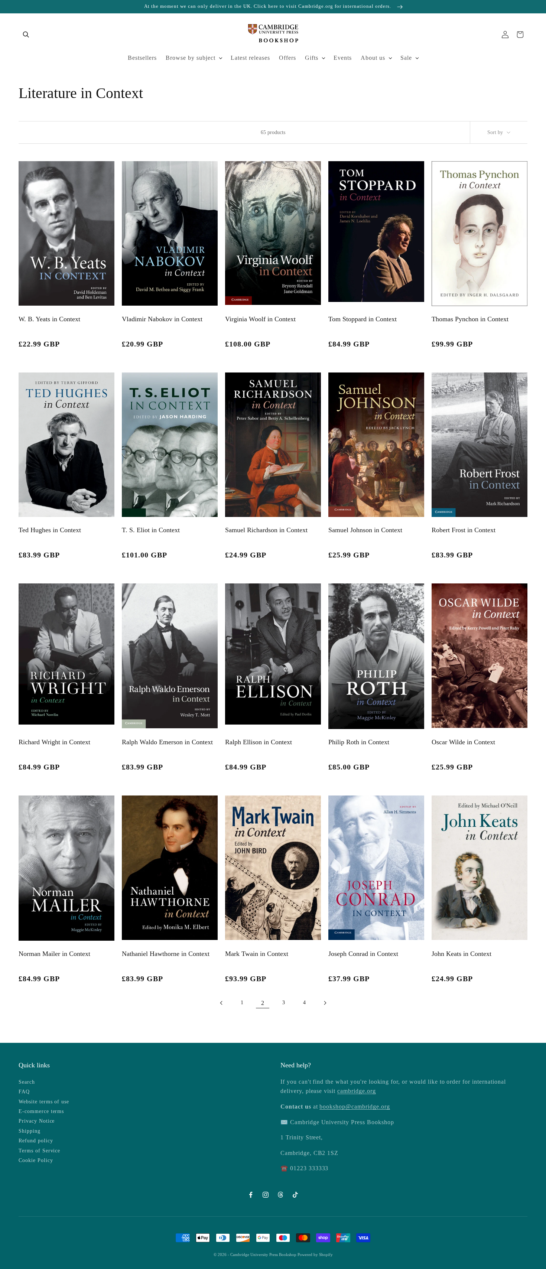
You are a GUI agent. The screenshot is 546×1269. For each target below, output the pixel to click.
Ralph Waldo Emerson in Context (167, 742)
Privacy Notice (37, 1121)
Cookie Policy (36, 1160)
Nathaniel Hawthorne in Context (165, 953)
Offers (287, 58)
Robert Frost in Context (463, 530)
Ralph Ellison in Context (258, 742)
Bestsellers (142, 58)
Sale (406, 58)
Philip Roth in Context (358, 742)
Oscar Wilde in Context (463, 742)
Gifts (311, 58)
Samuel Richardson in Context (266, 530)
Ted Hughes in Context (50, 530)
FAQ (24, 1091)
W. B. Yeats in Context (49, 319)
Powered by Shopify (315, 1254)
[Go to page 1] (221, 1003)
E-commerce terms (41, 1111)
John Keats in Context (461, 953)
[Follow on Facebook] (250, 1194)
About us (373, 58)
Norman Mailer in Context (54, 953)
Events (343, 58)
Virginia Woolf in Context (260, 319)
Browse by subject (190, 58)
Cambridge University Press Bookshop (264, 1254)
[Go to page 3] (325, 1003)
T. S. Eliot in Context (151, 530)
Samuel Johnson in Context (365, 530)
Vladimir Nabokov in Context (162, 319)
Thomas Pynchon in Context (470, 319)
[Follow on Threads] (280, 1194)
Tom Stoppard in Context (362, 319)
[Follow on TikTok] (295, 1194)
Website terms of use (44, 1101)
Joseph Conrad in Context (363, 953)
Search (27, 1082)
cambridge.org (356, 1091)
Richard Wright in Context (54, 742)
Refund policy (36, 1140)
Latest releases (250, 58)
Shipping (29, 1131)
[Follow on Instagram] (265, 1194)
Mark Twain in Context (256, 953)
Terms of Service (39, 1151)
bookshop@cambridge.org (354, 1106)
